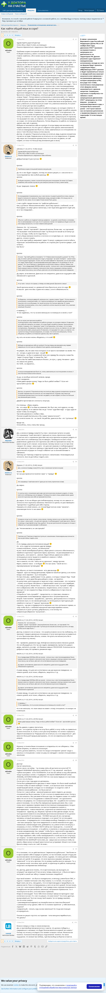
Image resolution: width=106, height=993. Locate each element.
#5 (76, 616)
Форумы (31, 10)
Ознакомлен (94, 986)
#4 (76, 462)
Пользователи (43, 10)
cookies (16, 985)
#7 (76, 743)
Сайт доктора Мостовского (13, 10)
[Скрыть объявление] (103, 19)
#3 (76, 429)
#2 (76, 145)
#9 (76, 849)
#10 (76, 922)
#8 (76, 760)
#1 (76, 39)
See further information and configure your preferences (21, 989)
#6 (76, 715)
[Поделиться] (73, 39)
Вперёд (17, 35)
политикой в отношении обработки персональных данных (58, 986)
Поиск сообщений (21, 14)
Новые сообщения (7, 14)
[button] (24, 10)
